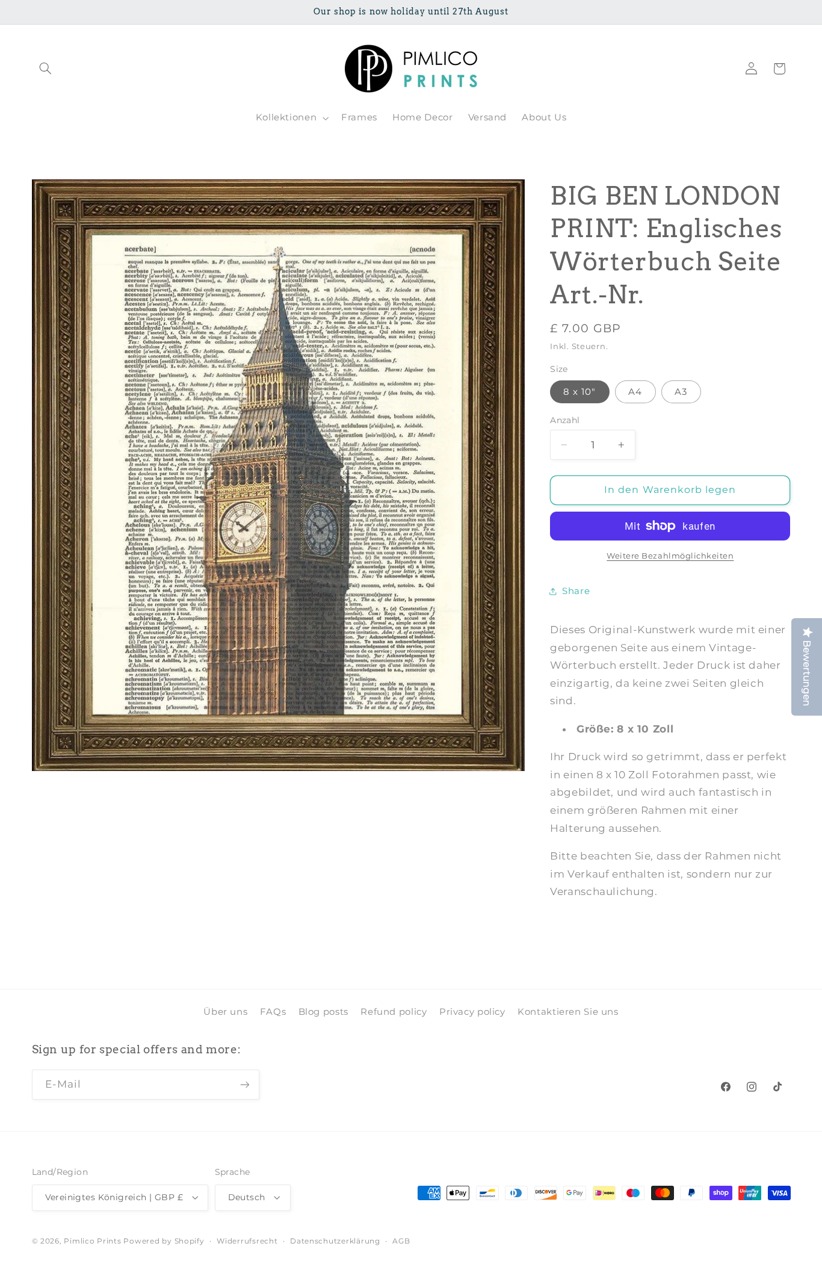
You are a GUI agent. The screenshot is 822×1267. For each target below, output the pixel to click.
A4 (635, 391)
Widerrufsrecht (247, 1241)
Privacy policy (472, 1011)
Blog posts (323, 1011)
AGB (401, 1241)
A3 (681, 391)
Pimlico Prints (92, 1241)
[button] (46, 68)
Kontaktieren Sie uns (568, 1011)
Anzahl (565, 420)
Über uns (225, 1011)
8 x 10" (579, 391)
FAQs (273, 1011)
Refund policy (393, 1011)
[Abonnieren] (244, 1084)
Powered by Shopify (163, 1241)
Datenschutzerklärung (335, 1241)
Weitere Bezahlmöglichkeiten (670, 555)
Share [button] (576, 591)
